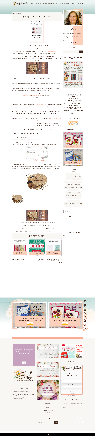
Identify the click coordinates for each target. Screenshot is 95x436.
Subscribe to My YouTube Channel (73, 110)
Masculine (78, 192)
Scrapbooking (68, 203)
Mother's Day (78, 195)
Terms (71, 395)
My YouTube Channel (64, 3)
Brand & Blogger (54, 434)
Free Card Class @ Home (69, 187)
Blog (36, 3)
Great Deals (56, 3)
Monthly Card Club (70, 195)
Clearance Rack (27, 95)
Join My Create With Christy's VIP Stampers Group (73, 113)
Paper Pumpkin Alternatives (73, 200)
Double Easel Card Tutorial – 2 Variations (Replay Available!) (73, 163)
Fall (72, 184)
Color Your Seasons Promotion (37, 99)
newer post (15, 257)
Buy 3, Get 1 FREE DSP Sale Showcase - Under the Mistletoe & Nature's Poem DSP (49, 261)
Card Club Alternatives (76, 179)
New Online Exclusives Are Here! (73, 146)
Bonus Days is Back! (18, 259)
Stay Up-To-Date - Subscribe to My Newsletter (73, 108)
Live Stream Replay (70, 192)
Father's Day (77, 184)
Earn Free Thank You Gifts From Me (73, 101)
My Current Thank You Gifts (47, 409)
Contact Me (78, 3)
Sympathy (74, 203)
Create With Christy (35, 434)
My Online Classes (47, 410)
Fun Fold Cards (79, 187)
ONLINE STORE (52, 51)
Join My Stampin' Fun (46, 3)
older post (58, 257)
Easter (68, 184)
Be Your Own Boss (77, 176)
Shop (39, 3)
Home (32, 3)
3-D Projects (68, 176)
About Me (72, 3)
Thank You (80, 203)
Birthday (68, 179)
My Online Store (73, 98)
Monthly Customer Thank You (25, 231)
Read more (30, 323)
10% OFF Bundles (37, 95)
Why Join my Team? (73, 105)
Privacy (74, 395)
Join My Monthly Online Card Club (73, 103)
